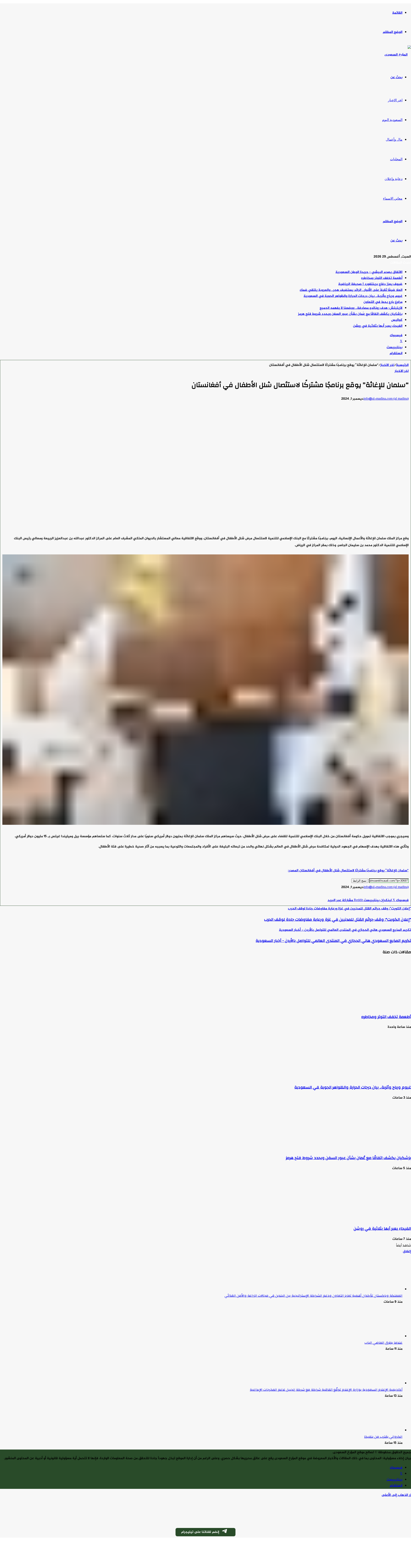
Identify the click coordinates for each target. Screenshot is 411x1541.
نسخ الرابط (359, 880)
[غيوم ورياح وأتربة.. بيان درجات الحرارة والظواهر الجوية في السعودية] (369, 1076)
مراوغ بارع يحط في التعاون (382, 302)
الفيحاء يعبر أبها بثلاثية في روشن (377, 326)
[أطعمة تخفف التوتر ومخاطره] (369, 1006)
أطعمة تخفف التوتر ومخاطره (381, 278)
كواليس (396, 320)
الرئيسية (402, 365)
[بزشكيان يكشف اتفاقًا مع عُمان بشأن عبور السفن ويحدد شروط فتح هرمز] (369, 1147)
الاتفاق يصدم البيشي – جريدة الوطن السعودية (368, 272)
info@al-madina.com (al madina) (386, 399)
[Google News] (396, 894)
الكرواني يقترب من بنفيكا (383, 1436)
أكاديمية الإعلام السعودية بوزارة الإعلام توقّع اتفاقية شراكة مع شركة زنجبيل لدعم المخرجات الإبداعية (326, 1389)
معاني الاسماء (392, 198)
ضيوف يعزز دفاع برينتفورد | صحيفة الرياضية (370, 284)
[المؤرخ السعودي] (397, 55)
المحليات (396, 159)
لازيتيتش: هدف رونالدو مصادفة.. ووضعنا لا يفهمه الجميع (361, 308)
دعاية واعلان (393, 179)
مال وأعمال (394, 139)
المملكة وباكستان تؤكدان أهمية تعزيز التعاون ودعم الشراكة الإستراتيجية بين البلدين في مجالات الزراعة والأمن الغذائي (313, 1295)
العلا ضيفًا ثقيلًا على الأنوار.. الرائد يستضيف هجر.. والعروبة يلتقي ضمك (351, 290)
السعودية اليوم (392, 120)
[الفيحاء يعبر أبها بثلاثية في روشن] (369, 1218)
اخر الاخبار (395, 100)
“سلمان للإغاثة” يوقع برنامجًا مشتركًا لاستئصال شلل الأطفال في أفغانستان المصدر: (348, 871)
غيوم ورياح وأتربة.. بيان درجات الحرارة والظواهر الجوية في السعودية (353, 296)
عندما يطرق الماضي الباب (383, 1342)
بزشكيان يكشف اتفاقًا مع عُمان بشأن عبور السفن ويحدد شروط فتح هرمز (350, 314)
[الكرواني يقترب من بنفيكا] (378, 1430)
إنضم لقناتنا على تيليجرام (200, 1532)
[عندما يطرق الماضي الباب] (378, 1336)
